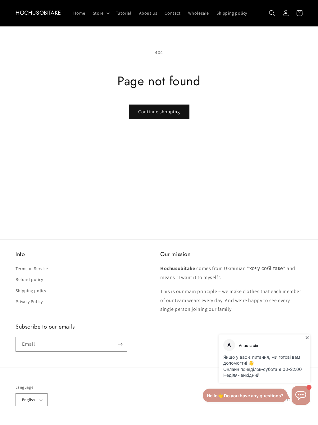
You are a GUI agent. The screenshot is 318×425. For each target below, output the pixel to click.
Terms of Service (32, 268)
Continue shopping (159, 111)
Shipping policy (31, 290)
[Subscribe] (120, 344)
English (28, 399)
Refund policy (29, 279)
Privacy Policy (29, 301)
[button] (100, 13)
